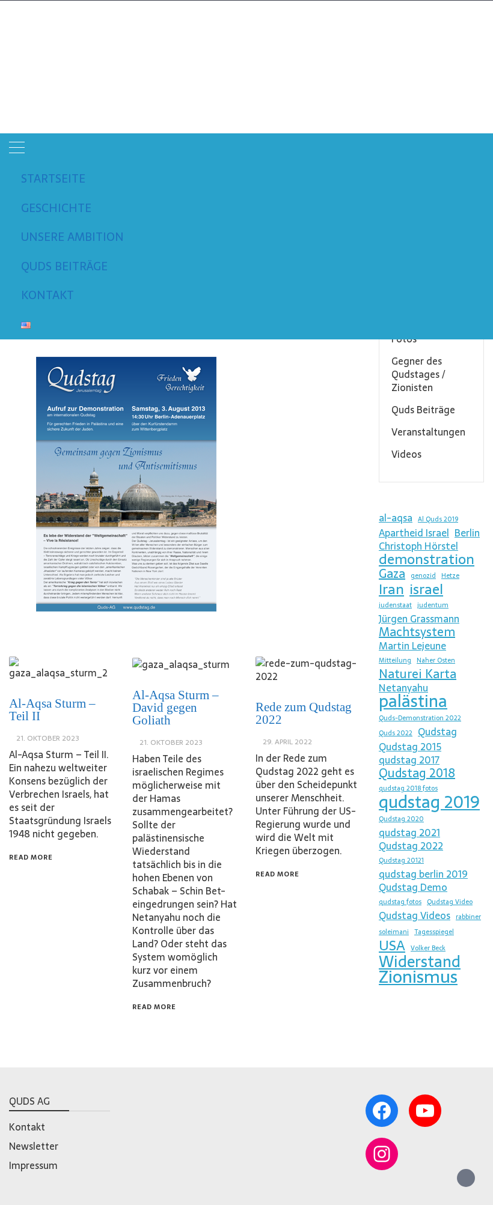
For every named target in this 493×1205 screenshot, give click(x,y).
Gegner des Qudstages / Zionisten (418, 374)
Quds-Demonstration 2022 (420, 718)
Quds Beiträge (64, 266)
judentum (433, 605)
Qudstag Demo (413, 887)
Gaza (392, 573)
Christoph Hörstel (418, 546)
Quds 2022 (395, 733)
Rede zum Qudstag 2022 (304, 713)
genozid (423, 576)
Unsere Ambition (72, 237)
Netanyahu (403, 687)
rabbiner (468, 917)
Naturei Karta (417, 674)
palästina (413, 701)
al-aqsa (395, 517)
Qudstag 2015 (410, 746)
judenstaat (395, 605)
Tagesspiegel (434, 932)
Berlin (467, 532)
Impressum (33, 1165)
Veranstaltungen (428, 432)
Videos (406, 454)
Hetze (450, 576)
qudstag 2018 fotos (408, 788)
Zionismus (418, 976)
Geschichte (56, 208)
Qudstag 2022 (411, 845)
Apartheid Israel (414, 532)
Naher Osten (436, 660)
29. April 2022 (287, 742)
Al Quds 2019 (438, 519)
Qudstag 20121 (401, 860)
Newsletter (33, 1146)
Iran (391, 589)
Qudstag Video (450, 902)
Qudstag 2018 (417, 773)
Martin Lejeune (412, 645)
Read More (31, 857)
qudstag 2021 (409, 832)
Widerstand (420, 961)
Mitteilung (395, 660)
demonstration (426, 559)
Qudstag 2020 (401, 819)
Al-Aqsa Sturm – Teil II (52, 709)
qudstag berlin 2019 (423, 874)
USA (392, 945)
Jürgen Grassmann (419, 618)
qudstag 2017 (409, 759)
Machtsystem (417, 632)
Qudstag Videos (414, 915)
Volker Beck (428, 948)
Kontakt (47, 295)
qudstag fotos (400, 902)
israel (426, 589)
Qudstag (33, 46)
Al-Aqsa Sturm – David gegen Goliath (175, 707)
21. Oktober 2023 (47, 738)
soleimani (394, 932)
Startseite (53, 178)
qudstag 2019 (429, 802)
